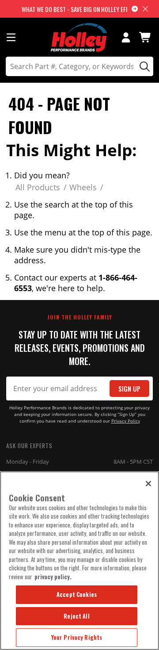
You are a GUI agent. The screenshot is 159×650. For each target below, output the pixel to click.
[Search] (143, 66)
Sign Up (129, 388)
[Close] (148, 483)
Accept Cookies (77, 594)
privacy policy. (53, 576)
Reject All (76, 616)
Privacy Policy (125, 421)
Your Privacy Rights (76, 637)
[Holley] (80, 37)
